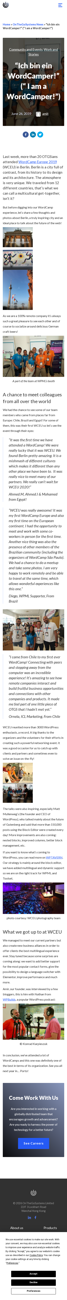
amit (45, 114)
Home (6, 24)
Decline (33, 1282)
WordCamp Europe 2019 (37, 162)
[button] (26, 135)
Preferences (33, 1291)
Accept (33, 1273)
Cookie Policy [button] (36, 1255)
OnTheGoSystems (6, 5)
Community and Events (26, 49)
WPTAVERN (54, 857)
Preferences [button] (12, 1263)
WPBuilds (9, 999)
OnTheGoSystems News (28, 24)
